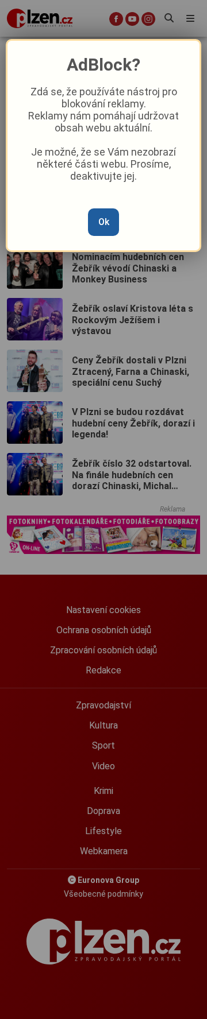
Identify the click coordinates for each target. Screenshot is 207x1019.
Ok (103, 221)
